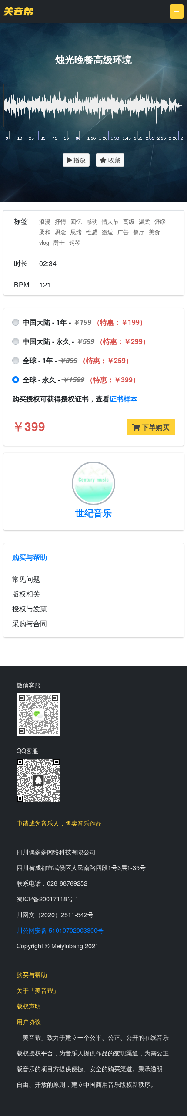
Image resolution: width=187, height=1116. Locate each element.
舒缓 (160, 221)
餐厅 (138, 232)
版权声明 (29, 1005)
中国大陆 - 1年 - (85, 322)
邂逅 (107, 232)
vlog (44, 242)
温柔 (144, 221)
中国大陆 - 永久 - (86, 341)
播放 (79, 159)
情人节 (110, 221)
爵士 (59, 242)
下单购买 (155, 427)
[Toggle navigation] (177, 11)
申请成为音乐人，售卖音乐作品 (59, 822)
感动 (91, 221)
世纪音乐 (93, 512)
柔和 (44, 232)
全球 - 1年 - (78, 360)
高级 (128, 221)
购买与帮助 (29, 557)
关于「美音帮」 (38, 990)
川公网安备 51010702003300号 (60, 929)
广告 (123, 232)
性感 (91, 232)
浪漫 (44, 221)
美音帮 (18, 11)
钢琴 (74, 242)
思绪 (76, 232)
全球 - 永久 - (81, 379)
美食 (154, 232)
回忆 (76, 221)
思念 (60, 232)
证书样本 (123, 399)
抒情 (60, 221)
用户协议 (29, 1021)
